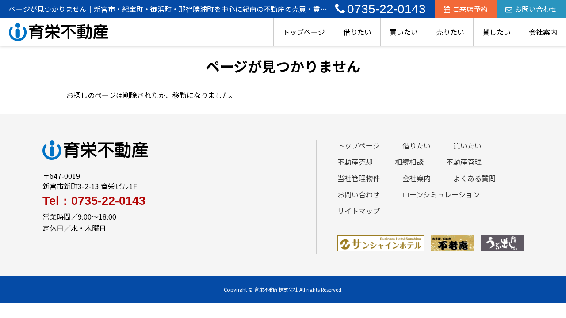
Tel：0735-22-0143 (93, 201)
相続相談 (409, 162)
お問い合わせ (536, 9)
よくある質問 (474, 178)
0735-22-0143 (386, 9)
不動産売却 (355, 162)
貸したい (496, 31)
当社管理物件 (358, 178)
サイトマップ (358, 211)
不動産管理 (464, 162)
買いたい (404, 31)
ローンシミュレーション (441, 194)
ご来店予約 (470, 9)
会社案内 (543, 31)
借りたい (357, 31)
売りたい (450, 31)
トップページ (304, 31)
